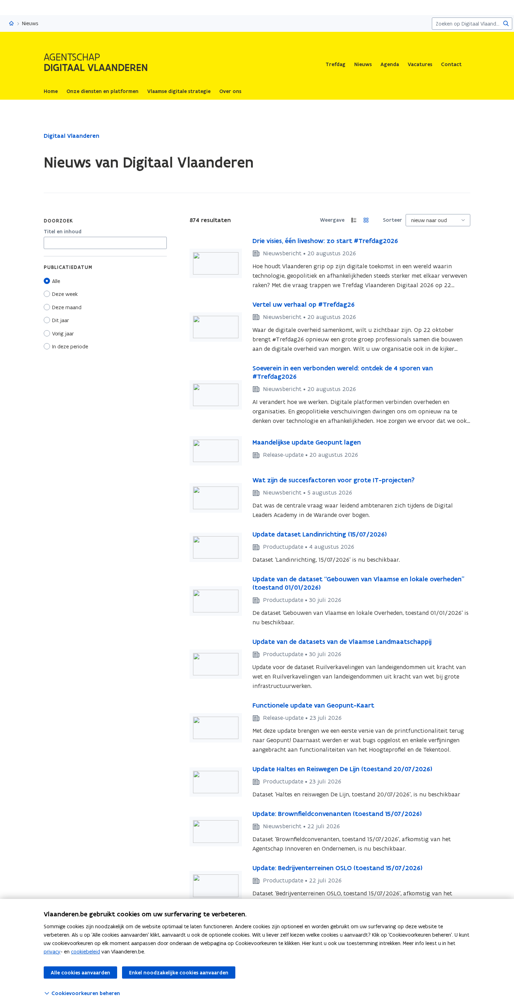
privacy (52, 951)
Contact (451, 64)
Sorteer (392, 220)
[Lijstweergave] (354, 220)
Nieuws (363, 64)
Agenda (389, 64)
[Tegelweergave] (366, 220)
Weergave (332, 220)
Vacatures (420, 64)
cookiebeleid (85, 951)
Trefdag (335, 64)
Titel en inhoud (62, 231)
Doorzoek (58, 221)
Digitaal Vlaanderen (71, 136)
